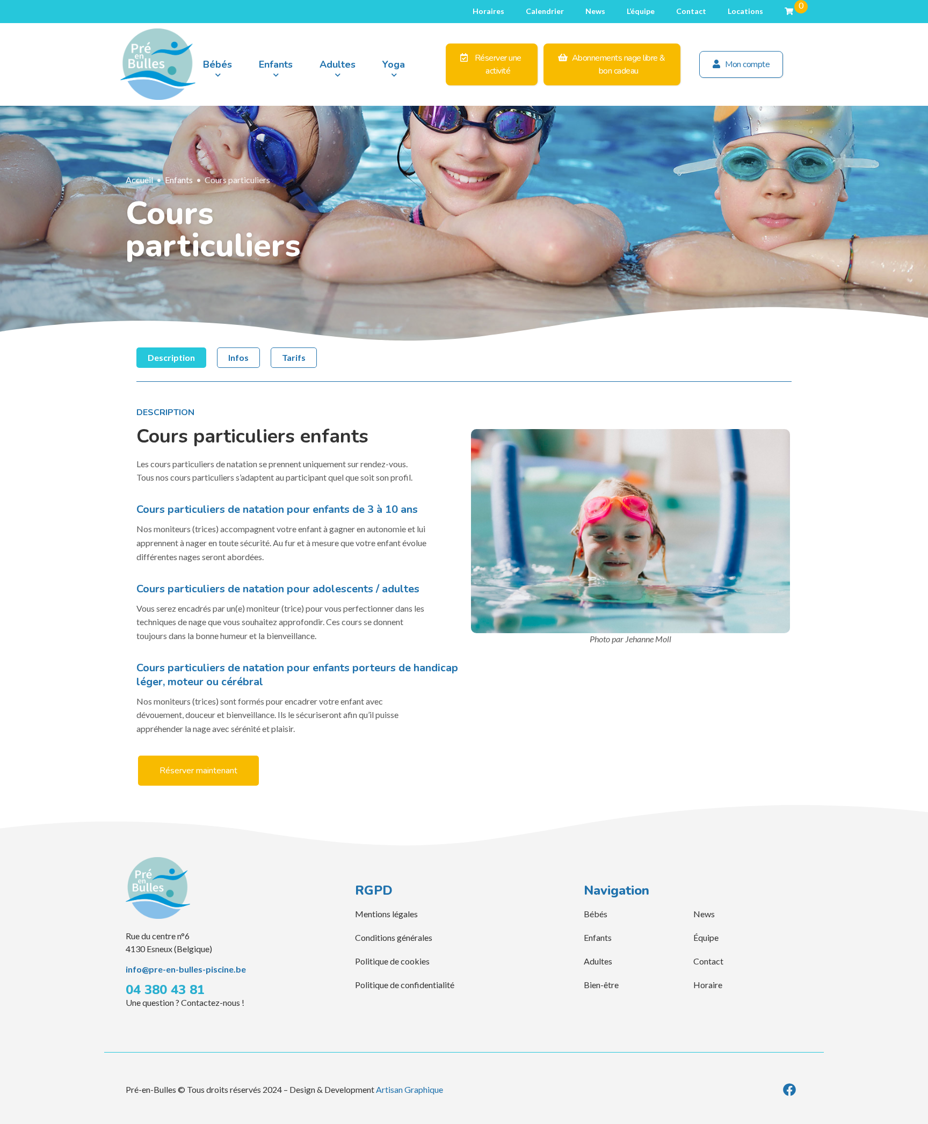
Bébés (217, 64)
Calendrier (545, 11)
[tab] (171, 357)
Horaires (488, 11)
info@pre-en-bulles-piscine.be (186, 969)
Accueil (139, 180)
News (595, 11)
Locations (745, 11)
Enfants (276, 64)
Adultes (338, 64)
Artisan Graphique (409, 1089)
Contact (691, 11)
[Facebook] (789, 1090)
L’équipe (641, 11)
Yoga (393, 64)
